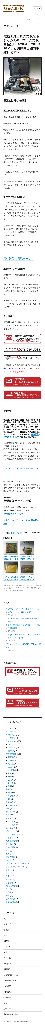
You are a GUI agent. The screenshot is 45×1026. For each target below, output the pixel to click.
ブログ (6, 1003)
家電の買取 (10, 857)
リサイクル (10, 837)
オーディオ (12, 805)
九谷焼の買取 (11, 841)
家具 (7, 854)
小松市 (8, 860)
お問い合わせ (16, 533)
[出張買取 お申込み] (22, 382)
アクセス (7, 958)
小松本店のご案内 (10, 1014)
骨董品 (11, 757)
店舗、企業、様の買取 (15, 866)
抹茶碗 (13, 770)
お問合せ (7, 991)
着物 (10, 792)
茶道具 (11, 767)
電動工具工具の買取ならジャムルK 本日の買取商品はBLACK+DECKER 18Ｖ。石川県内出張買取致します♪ (21, 44)
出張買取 (7, 437)
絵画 (10, 786)
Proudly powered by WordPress (18, 1022)
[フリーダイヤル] (22, 338)
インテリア (10, 825)
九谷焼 (11, 760)
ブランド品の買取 (13, 834)
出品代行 (7, 986)
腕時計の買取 (11, 886)
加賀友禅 (11, 796)
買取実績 (19, 585)
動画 (7, 808)
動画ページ (8, 1008)
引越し (8, 870)
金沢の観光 (10, 899)
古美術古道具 (11, 754)
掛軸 (10, 776)
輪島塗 (11, 763)
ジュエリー (12, 744)
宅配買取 (16, 437)
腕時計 (11, 751)
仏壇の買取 (10, 847)
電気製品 (26, 585)
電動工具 (20, 590)
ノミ (7, 590)
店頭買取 (35, 434)
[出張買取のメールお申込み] (22, 690)
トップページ (9, 913)
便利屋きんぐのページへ (13, 514)
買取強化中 (10, 812)
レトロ (32, 585)
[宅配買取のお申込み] (22, 703)
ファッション (11, 741)
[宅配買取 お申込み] (22, 395)
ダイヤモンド (11, 831)
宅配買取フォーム (10, 980)
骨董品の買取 (11, 902)
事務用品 (9, 844)
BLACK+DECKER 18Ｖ (22, 588)
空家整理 (9, 883)
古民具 (11, 780)
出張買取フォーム (10, 974)
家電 (5, 952)
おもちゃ (9, 818)
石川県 (5, 588)
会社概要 (7, 997)
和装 (7, 789)
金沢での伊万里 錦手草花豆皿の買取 (21, 618)
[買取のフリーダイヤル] (22, 671)
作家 (10, 773)
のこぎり (34, 588)
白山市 (8, 876)
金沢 (10, 588)
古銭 (7, 850)
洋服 (7, 873)
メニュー (37, 8)
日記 (7, 815)
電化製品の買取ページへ (18, 258)
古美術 (6, 929)
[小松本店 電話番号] (22, 357)
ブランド (11, 747)
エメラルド (10, 828)
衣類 (7, 889)
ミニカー (11, 821)
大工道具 (13, 590)
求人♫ (6, 918)
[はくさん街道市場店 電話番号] (22, 349)
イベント (9, 728)
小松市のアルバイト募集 (16, 863)
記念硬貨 (9, 892)
